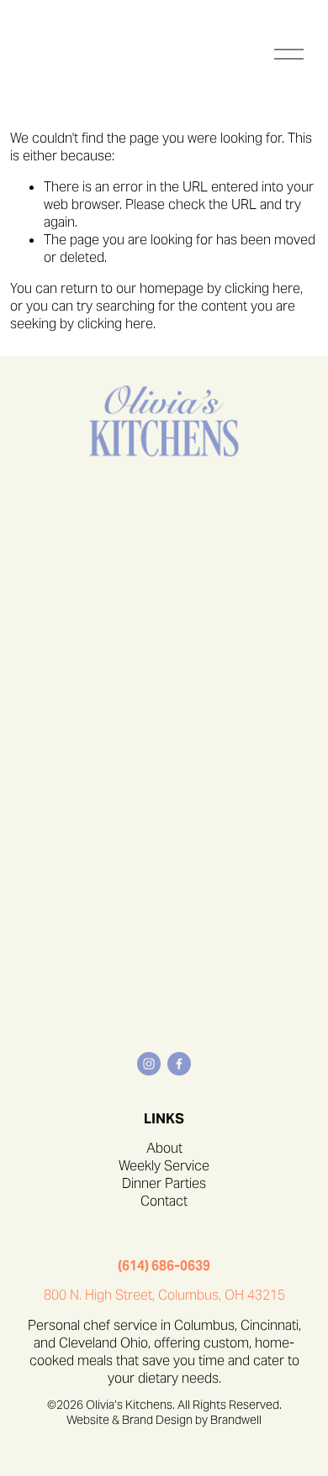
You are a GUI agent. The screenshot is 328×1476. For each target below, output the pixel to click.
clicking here (262, 288)
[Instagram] (149, 1064)
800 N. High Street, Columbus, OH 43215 (164, 1295)
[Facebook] (179, 1064)
